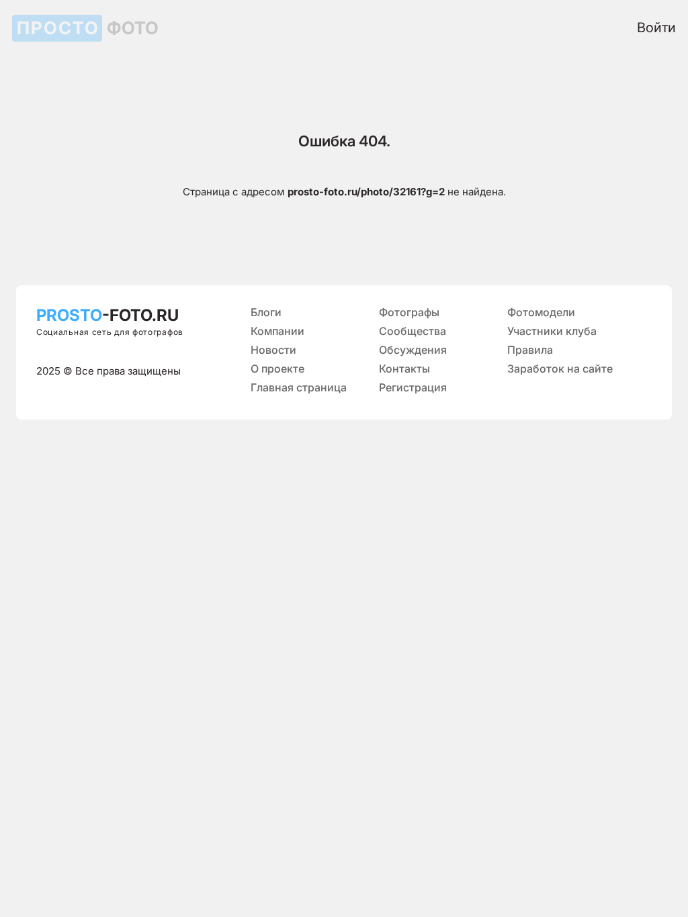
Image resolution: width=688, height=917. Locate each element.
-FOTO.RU (107, 315)
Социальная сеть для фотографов (109, 332)
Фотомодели (541, 312)
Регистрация (413, 387)
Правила (530, 349)
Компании (277, 331)
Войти (656, 27)
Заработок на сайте (560, 368)
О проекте (277, 368)
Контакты (404, 368)
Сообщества (412, 331)
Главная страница (299, 387)
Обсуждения (413, 349)
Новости (273, 349)
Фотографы (409, 312)
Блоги (266, 312)
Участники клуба (552, 331)
